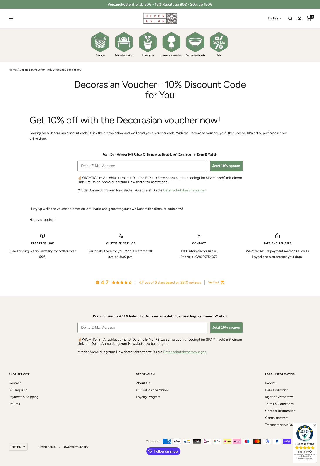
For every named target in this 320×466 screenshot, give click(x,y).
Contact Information (280, 411)
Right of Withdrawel (279, 397)
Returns (14, 404)
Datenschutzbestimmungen (185, 190)
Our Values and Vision (152, 390)
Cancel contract (277, 418)
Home (13, 69)
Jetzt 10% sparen (226, 166)
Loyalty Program (148, 397)
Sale (219, 55)
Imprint (270, 383)
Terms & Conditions (279, 404)
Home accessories (171, 55)
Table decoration (124, 55)
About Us (143, 383)
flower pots (147, 55)
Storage (100, 55)
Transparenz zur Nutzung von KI (288, 425)
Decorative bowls (195, 55)
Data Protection (276, 390)
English (273, 18)
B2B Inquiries (18, 390)
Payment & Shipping (23, 397)
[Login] (299, 18)
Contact (15, 383)
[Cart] (309, 18)
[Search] (290, 18)
